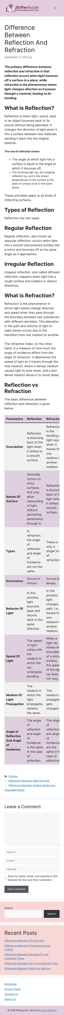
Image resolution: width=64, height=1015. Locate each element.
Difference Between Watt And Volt (28, 780)
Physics (13, 776)
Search (8, 908)
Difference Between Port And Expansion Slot (31, 963)
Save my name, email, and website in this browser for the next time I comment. (33, 878)
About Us (10, 999)
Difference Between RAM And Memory (27, 968)
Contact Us (11, 994)
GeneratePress (49, 1010)
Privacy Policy (12, 989)
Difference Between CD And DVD (24, 940)
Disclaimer (10, 984)
